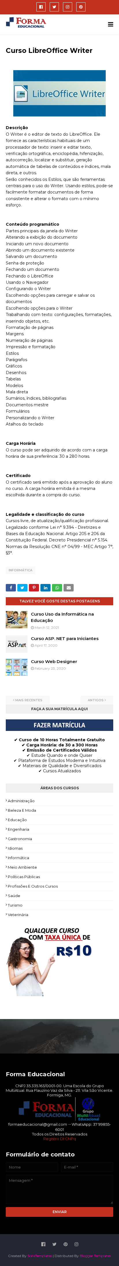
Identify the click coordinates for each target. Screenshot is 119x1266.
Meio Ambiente (22, 867)
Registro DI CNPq (59, 1138)
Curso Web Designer (54, 661)
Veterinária (18, 914)
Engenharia (18, 829)
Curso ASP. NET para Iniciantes (64, 638)
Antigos (96, 700)
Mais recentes (28, 700)
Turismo (15, 905)
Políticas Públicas (24, 876)
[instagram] (67, 7)
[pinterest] (80, 7)
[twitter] (54, 7)
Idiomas (15, 848)
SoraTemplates (39, 1256)
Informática (20, 570)
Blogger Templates (95, 1256)
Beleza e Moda (22, 810)
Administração (21, 800)
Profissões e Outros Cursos (33, 886)
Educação (17, 819)
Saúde (14, 895)
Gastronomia (20, 838)
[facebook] (41, 7)
